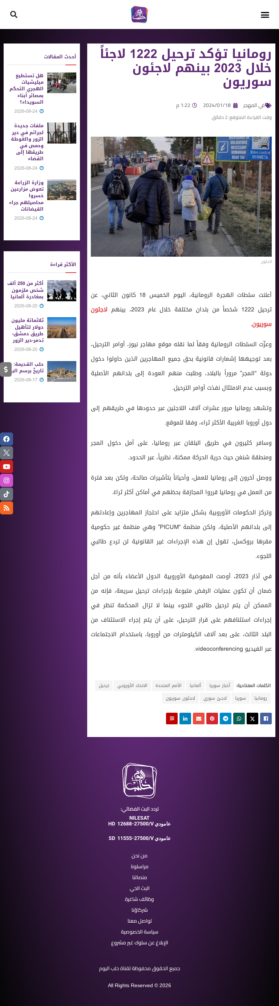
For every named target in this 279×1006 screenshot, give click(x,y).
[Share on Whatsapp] (239, 718)
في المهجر (254, 105)
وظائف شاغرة (139, 899)
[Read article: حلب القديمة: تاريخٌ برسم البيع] (61, 371)
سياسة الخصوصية (139, 931)
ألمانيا (195, 686)
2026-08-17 (26, 379)
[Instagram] (6, 480)
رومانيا (260, 698)
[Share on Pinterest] (212, 718)
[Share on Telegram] (225, 718)
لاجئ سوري (215, 698)
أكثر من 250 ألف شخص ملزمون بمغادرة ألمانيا (25, 290)
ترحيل (104, 686)
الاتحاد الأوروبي (132, 686)
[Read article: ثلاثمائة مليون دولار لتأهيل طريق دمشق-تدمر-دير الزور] (61, 327)
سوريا (240, 698)
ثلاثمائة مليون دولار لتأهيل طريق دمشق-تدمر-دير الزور (27, 330)
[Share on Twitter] (252, 718)
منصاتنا (139, 877)
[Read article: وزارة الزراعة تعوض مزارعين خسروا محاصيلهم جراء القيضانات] (61, 189)
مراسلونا (140, 866)
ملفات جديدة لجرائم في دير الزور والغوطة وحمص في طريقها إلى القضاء (27, 142)
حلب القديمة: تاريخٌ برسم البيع (25, 367)
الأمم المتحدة (168, 686)
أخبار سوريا (219, 686)
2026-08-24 (26, 111)
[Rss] (6, 507)
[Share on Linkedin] (185, 718)
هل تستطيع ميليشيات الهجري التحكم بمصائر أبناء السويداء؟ (26, 89)
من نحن (139, 855)
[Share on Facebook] (266, 718)
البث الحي (140, 888)
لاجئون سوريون (180, 698)
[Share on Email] (199, 718)
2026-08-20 (26, 305)
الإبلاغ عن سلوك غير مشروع (139, 942)
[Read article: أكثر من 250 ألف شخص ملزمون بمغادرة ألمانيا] (61, 290)
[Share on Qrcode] (172, 718)
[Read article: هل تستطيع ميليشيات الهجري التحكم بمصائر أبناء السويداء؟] (61, 83)
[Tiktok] (6, 494)
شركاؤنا (140, 910)
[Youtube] (6, 466)
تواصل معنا (140, 921)
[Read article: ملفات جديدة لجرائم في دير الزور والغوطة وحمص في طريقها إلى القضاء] (61, 133)
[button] (265, 14)
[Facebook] (6, 439)
